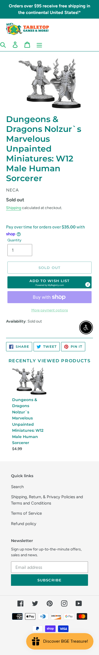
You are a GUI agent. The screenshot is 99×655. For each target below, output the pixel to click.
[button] (49, 282)
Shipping (13, 207)
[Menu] (39, 45)
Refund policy (23, 523)
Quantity (14, 240)
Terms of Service (26, 513)
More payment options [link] (49, 310)
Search (17, 486)
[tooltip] (87, 284)
